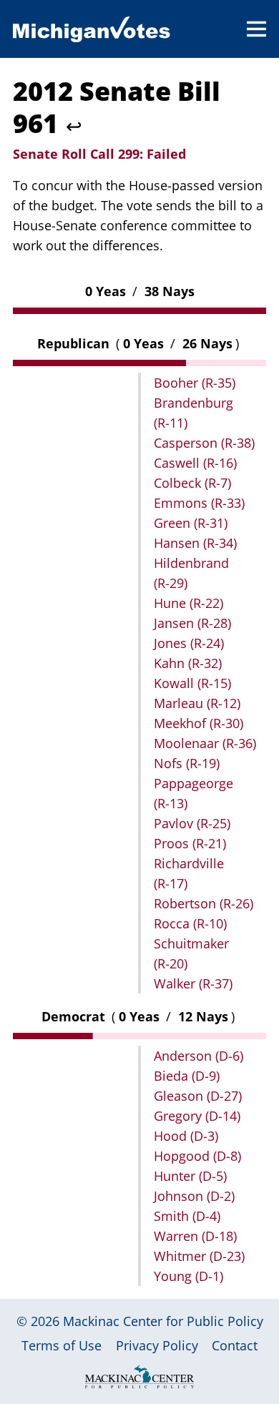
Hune (188, 603)
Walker (193, 983)
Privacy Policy (157, 1345)
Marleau (197, 703)
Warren (195, 1236)
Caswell (195, 462)
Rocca (190, 923)
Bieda (187, 1075)
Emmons (199, 502)
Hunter (190, 1175)
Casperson (204, 442)
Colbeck (192, 482)
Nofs (187, 763)
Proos (190, 843)
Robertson (203, 903)
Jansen (192, 623)
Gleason (198, 1095)
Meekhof (198, 723)
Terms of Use (61, 1345)
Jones (189, 643)
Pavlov (192, 823)
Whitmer (199, 1256)
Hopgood (197, 1155)
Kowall (192, 683)
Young (188, 1276)
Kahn (188, 663)
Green (190, 522)
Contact (235, 1345)
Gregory (197, 1115)
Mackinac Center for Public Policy (163, 1321)
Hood (186, 1135)
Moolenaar (205, 743)
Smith (187, 1215)
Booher (194, 382)
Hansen (195, 542)
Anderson (198, 1055)
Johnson (194, 1195)
